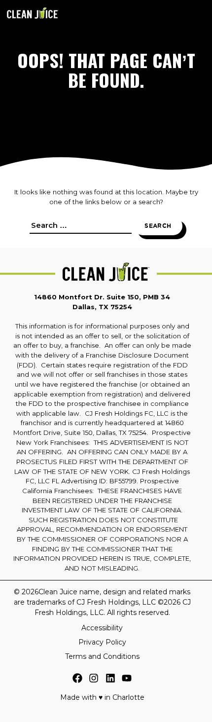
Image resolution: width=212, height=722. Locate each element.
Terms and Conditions (102, 656)
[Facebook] (77, 679)
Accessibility (102, 628)
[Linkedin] (110, 679)
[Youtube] (127, 679)
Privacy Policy (102, 642)
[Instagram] (94, 679)
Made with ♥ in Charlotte (102, 697)
